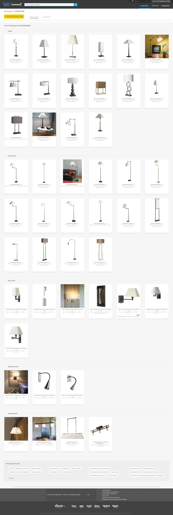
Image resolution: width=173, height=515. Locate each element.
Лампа (11, 468)
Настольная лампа (112, 475)
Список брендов (106, 490)
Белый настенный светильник (150, 472)
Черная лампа (115, 472)
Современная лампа (35, 468)
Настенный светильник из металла (99, 472)
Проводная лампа (36, 472)
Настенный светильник (66, 472)
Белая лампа (53, 472)
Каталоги (155, 5)
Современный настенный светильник (99, 468)
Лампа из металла (54, 468)
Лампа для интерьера (21, 468)
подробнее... (12, 478)
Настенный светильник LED (97, 475)
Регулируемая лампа (148, 468)
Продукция (144, 5)
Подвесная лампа (76, 468)
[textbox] (49, 4)
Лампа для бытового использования (19, 472)
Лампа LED (65, 468)
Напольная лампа (135, 468)
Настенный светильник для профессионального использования (147, 475)
